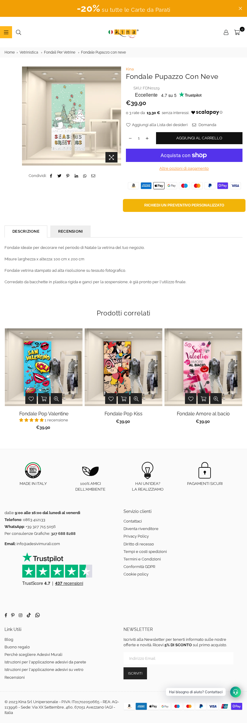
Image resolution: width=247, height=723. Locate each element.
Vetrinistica (29, 52)
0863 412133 (34, 519)
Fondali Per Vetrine (59, 52)
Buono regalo (17, 647)
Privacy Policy (136, 536)
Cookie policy (136, 574)
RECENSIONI (70, 231)
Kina (130, 69)
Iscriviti (135, 673)
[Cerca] (18, 32)
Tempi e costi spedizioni (145, 551)
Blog (9, 639)
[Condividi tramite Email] (93, 175)
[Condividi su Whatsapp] (85, 175)
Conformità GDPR (139, 566)
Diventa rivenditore (141, 528)
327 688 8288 (63, 533)
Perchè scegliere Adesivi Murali (33, 654)
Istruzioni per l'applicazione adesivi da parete (45, 662)
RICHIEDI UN (184, 205)
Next (238, 381)
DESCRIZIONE (25, 231)
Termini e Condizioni (142, 559)
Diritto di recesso (139, 544)
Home (10, 52)
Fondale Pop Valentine (43, 414)
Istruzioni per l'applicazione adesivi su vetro (44, 669)
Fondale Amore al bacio (203, 414)
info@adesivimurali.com (38, 543)
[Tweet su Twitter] (59, 175)
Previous (9, 381)
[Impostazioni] (225, 32)
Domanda (207, 125)
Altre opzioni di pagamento (184, 168)
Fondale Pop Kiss (123, 414)
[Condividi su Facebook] (51, 175)
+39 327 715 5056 (41, 526)
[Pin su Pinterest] (68, 175)
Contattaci (133, 521)
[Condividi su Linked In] (76, 175)
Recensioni (15, 677)
